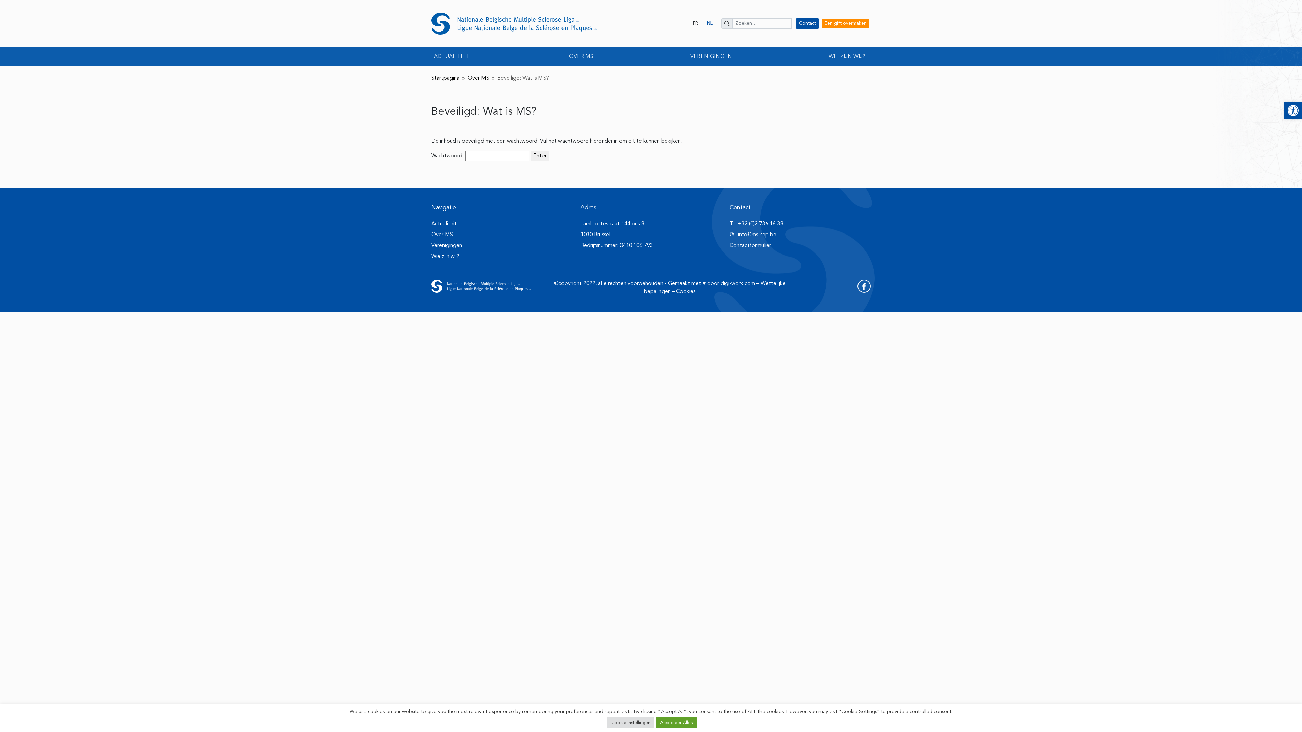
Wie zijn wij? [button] (847, 56)
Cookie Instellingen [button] (630, 722)
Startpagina (445, 78)
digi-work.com (738, 283)
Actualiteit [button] (452, 56)
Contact (807, 23)
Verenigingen (446, 245)
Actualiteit (444, 224)
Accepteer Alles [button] (676, 722)
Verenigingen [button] (711, 56)
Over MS (478, 78)
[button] (1293, 110)
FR (695, 23)
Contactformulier (750, 245)
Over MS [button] (581, 56)
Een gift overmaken (846, 23)
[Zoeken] (727, 23)
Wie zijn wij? (445, 256)
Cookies (685, 291)
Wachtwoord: (448, 156)
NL (710, 23)
